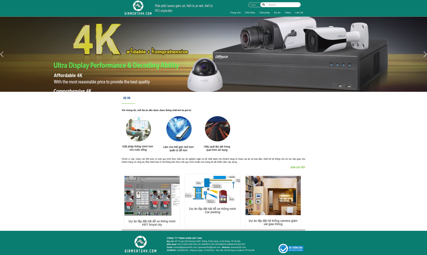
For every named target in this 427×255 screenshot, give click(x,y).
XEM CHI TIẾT (298, 167)
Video (288, 12)
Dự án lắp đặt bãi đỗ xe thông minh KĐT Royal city (152, 223)
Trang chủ (235, 12)
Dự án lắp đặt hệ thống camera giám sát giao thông (273, 222)
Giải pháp (265, 12)
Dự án (277, 12)
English (253, 5)
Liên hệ (299, 12)
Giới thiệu (250, 12)
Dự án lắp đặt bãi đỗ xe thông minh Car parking (212, 210)
